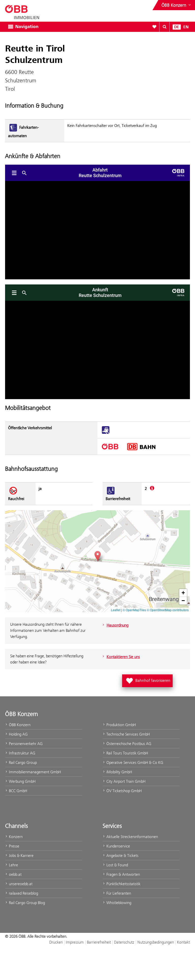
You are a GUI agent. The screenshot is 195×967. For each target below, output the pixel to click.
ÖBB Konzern (19, 724)
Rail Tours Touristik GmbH (126, 753)
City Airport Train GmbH (125, 781)
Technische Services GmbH (127, 734)
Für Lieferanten (118, 893)
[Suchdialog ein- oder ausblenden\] (164, 27)
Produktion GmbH (120, 724)
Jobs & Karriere (21, 855)
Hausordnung (117, 625)
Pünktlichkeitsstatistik (122, 883)
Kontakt (183, 942)
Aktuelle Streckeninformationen (131, 836)
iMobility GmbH (118, 771)
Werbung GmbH (22, 781)
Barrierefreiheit (99, 942)
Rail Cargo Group (22, 762)
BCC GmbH (17, 790)
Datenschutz (124, 942)
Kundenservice (117, 846)
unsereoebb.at (20, 883)
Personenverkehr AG (25, 743)
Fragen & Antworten (122, 874)
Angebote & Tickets (121, 855)
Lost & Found (116, 865)
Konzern (15, 836)
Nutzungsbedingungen (155, 942)
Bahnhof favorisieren (148, 679)
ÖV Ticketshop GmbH (123, 790)
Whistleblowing (118, 902)
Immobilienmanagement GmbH (34, 771)
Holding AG (18, 734)
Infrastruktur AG (21, 753)
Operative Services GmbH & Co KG (134, 762)
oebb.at (15, 874)
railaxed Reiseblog (23, 893)
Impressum (75, 942)
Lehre (13, 865)
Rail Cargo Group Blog (26, 902)
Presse (13, 846)
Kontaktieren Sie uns (123, 656)
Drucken (56, 942)
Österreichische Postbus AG (128, 743)
